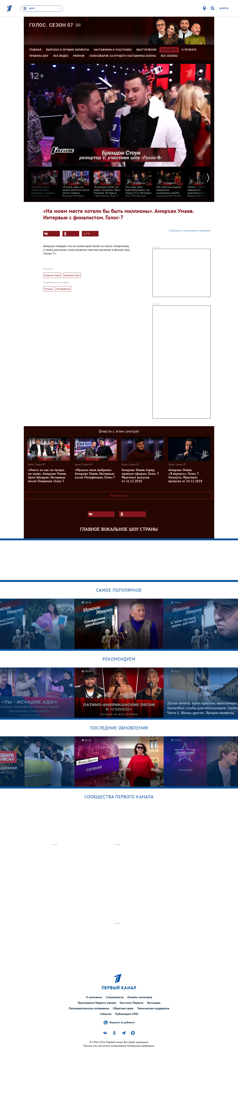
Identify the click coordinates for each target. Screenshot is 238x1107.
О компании (94, 997)
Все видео (153, 1003)
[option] (44, 183)
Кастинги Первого (132, 1003)
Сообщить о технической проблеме (189, 230)
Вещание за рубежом (122, 1022)
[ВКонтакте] (51, 233)
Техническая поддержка (153, 1008)
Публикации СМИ (126, 1014)
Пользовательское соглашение (89, 1008)
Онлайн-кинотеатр (139, 997)
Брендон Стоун (72, 275)
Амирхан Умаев (52, 275)
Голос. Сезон (51, 25)
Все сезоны (169, 56)
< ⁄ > (86, 233)
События (105, 1014)
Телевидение (63, 288)
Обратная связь (123, 1008)
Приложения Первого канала (97, 1003)
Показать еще (119, 495)
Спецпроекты (115, 997)
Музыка (48, 288)
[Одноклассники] (70, 233)
